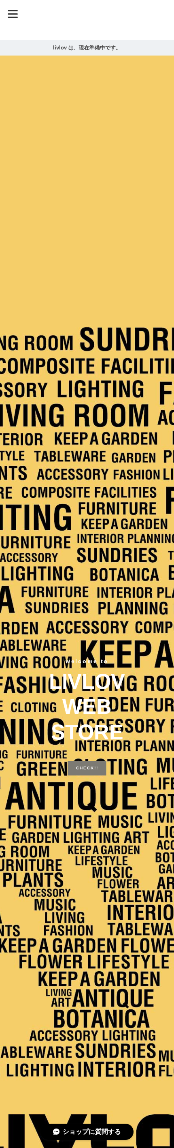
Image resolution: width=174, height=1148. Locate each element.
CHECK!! (87, 755)
